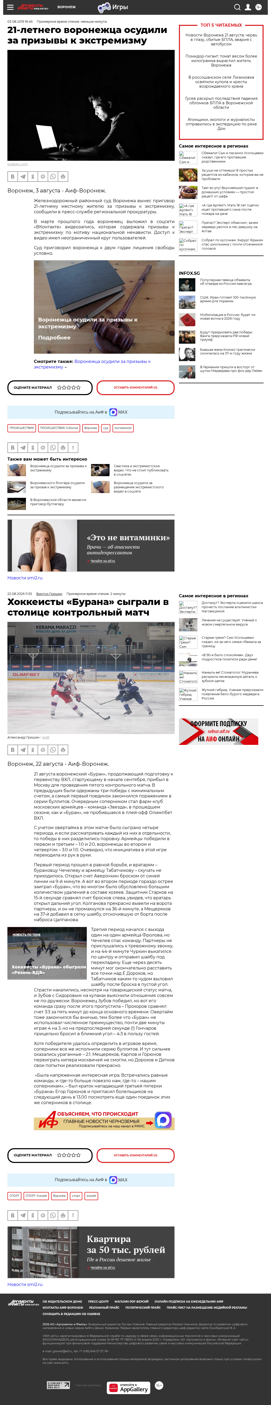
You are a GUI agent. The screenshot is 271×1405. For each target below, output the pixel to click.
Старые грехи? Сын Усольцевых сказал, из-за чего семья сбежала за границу (231, 642)
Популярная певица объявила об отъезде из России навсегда (226, 282)
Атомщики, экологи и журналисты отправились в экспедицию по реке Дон (221, 124)
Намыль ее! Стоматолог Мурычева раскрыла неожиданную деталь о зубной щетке (230, 676)
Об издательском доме (62, 1301)
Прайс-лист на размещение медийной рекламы (207, 1307)
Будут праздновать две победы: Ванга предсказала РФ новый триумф (226, 336)
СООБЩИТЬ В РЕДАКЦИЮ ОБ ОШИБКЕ (71, 1314)
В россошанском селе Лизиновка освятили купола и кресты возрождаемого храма (221, 82)
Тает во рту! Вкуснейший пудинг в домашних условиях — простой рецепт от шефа (230, 192)
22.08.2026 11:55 (19, 594)
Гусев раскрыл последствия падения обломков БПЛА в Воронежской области (221, 103)
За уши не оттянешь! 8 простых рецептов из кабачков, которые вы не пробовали (232, 174)
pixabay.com (17, 164)
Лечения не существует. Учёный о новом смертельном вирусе (229, 622)
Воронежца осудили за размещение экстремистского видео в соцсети (139, 487)
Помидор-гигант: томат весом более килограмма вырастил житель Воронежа (221, 61)
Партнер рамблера (88, 1385)
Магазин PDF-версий (131, 1301)
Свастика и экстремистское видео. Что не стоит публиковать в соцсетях (141, 470)
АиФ (45, 737)
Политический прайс (143, 1307)
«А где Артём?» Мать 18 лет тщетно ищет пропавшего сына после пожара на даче (230, 209)
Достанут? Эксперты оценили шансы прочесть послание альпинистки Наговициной (232, 607)
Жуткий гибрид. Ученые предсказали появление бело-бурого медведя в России (232, 694)
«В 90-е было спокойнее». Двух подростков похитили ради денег (230, 657)
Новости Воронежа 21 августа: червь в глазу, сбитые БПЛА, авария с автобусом (221, 39)
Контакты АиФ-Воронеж (63, 1307)
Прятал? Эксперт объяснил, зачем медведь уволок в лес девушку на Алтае (230, 227)
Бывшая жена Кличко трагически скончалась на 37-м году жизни (227, 351)
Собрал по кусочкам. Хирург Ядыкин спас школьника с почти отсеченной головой (232, 244)
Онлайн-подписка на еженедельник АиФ (189, 1301)
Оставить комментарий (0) (135, 387)
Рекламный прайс (104, 1307)
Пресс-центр (98, 1301)
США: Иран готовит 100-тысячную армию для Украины (228, 299)
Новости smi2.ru (25, 577)
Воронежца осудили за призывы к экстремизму (88, 323)
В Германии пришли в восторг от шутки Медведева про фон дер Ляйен (231, 369)
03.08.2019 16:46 (20, 21)
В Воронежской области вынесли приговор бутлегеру (58, 502)
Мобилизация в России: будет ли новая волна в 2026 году (227, 316)
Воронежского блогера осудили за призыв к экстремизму (57, 485)
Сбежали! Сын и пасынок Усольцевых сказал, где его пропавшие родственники (233, 157)
